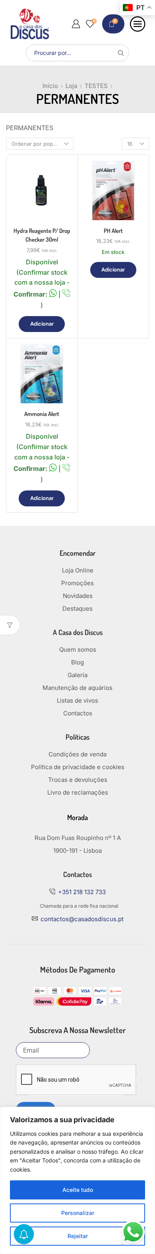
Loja (71, 86)
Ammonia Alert (41, 414)
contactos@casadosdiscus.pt (82, 919)
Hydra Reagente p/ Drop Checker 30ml (42, 235)
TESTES (96, 86)
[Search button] (121, 53)
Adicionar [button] (42, 323)
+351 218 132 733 (82, 892)
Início (50, 86)
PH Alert (113, 230)
